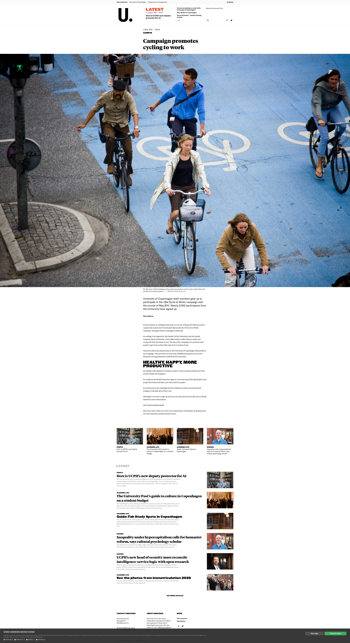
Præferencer (20, 639)
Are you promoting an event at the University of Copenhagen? (189, 9)
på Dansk (230, 2)
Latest (155, 9)
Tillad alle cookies (335, 633)
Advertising (181, 621)
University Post (122, 2)
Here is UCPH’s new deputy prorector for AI (158, 16)
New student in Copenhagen (187, 12)
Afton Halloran (148, 316)
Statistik (31, 639)
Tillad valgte (314, 633)
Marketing (41, 639)
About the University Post (214, 8)
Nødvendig (9, 639)
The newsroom (182, 618)
